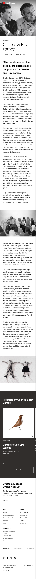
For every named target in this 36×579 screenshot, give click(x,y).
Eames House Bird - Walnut (14, 446)
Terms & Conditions (9, 565)
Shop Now (6, 441)
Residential (6, 548)
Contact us (23, 523)
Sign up (5, 501)
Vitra (8, 453)
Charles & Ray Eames (13, 451)
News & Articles (24, 515)
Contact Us (7, 528)
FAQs (4, 523)
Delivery (5, 512)
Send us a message (8, 538)
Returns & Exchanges (8, 515)
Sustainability (23, 518)
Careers (22, 520)
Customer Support (8, 518)
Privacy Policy (8, 567)
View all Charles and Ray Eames (14, 54)
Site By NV (6, 570)
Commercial (30, 548)
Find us (5, 541)
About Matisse (24, 512)
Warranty (5, 520)
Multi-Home (18, 548)
